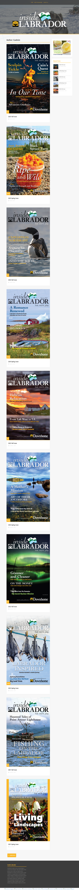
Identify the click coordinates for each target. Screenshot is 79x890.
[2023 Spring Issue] (28, 487)
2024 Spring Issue (13, 362)
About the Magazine (38, 2)
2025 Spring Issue (13, 198)
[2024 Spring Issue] (28, 323)
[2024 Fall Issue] (28, 242)
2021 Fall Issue (12, 770)
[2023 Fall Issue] (28, 405)
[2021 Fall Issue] (28, 732)
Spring (8, 193)
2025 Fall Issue (12, 117)
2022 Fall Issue (12, 607)
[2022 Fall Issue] (28, 568)
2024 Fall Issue (12, 280)
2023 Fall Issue (12, 443)
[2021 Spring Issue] (28, 810)
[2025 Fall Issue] (28, 78)
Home (32, 2)
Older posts (12, 855)
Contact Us (46, 2)
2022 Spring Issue (13, 688)
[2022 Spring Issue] (28, 650)
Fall (8, 111)
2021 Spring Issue (13, 844)
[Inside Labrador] (39, 19)
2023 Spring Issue (13, 525)
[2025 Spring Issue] (28, 160)
